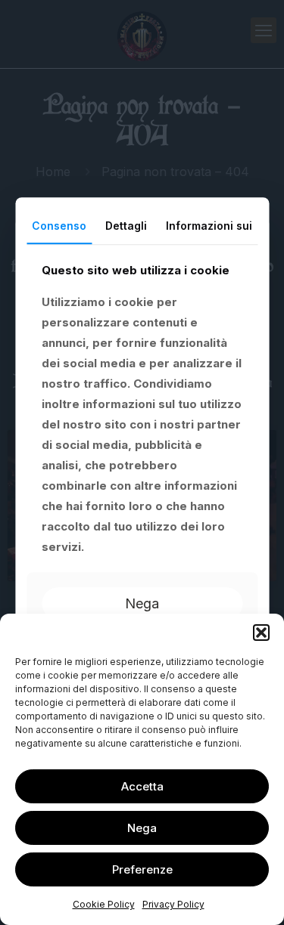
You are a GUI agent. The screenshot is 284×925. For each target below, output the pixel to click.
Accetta (142, 786)
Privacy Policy (173, 904)
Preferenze (142, 869)
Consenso (59, 225)
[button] (261, 632)
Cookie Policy (104, 904)
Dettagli (126, 225)
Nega (142, 828)
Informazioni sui (209, 225)
